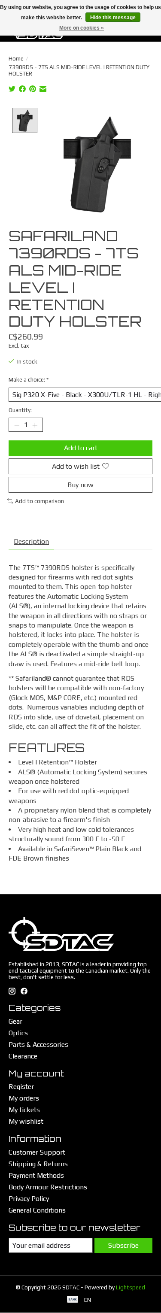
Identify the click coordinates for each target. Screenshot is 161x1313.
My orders (24, 1098)
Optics (18, 1033)
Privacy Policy (29, 1199)
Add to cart (80, 448)
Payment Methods (36, 1175)
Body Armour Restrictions (48, 1187)
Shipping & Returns (38, 1164)
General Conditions (37, 1210)
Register (21, 1087)
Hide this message (113, 18)
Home (16, 58)
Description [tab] (31, 541)
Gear (15, 1021)
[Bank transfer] (72, 1300)
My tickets (24, 1110)
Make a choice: (29, 379)
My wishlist (26, 1121)
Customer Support (37, 1152)
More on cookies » (81, 28)
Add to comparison (39, 501)
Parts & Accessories (38, 1044)
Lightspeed (130, 1287)
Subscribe (123, 1245)
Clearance (23, 1056)
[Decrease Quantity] (16, 425)
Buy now (80, 485)
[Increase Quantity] (34, 425)
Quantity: (20, 410)
